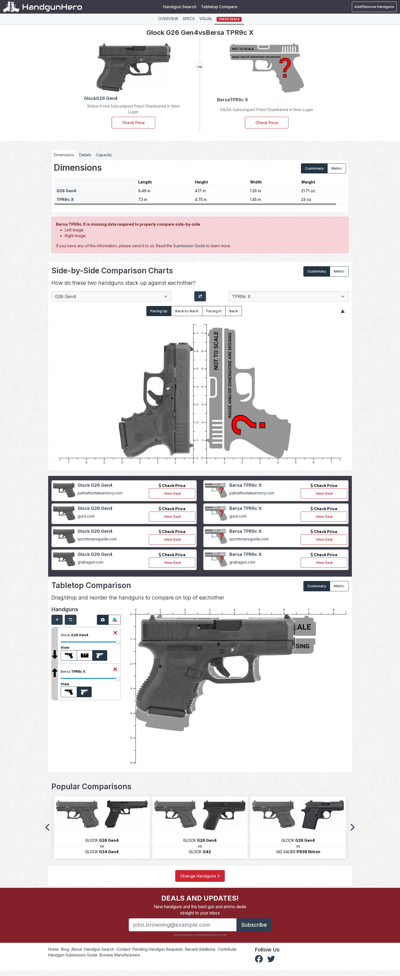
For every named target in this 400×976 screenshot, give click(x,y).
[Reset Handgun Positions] (70, 620)
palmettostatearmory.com (100, 493)
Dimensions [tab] (64, 154)
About (76, 949)
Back (233, 311)
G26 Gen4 (66, 190)
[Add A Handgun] (57, 620)
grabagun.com (90, 562)
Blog (65, 949)
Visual (205, 18)
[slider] (118, 642)
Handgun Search (179, 6)
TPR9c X (65, 199)
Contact (123, 949)
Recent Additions (200, 949)
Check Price (133, 122)
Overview (168, 18)
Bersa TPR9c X (245, 485)
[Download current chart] (343, 311)
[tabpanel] (200, 184)
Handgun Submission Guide (72, 955)
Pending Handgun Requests (158, 949)
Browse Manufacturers (120, 955)
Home (53, 949)
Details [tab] (85, 154)
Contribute (227, 949)
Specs (189, 18)
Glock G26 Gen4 (95, 485)
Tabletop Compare (219, 6)
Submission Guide (189, 245)
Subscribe (254, 925)
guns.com (86, 516)
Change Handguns (198, 876)
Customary (314, 168)
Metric (336, 168)
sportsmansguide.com (97, 539)
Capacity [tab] (104, 154)
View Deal (172, 493)
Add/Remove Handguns (374, 6)
